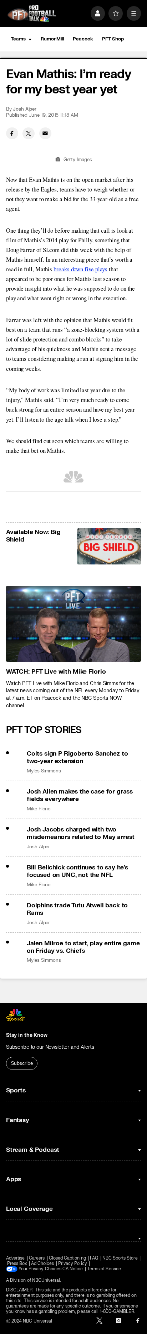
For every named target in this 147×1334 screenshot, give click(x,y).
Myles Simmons (44, 771)
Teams (18, 39)
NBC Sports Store (120, 1258)
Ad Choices (42, 1263)
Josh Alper (24, 109)
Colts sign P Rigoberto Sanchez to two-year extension (77, 757)
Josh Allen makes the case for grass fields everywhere (80, 795)
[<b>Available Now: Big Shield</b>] (109, 546)
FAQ (94, 1258)
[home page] (31, 14)
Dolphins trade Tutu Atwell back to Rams (77, 909)
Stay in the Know (26, 1035)
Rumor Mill (52, 39)
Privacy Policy (72, 1263)
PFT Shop (113, 39)
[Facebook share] (12, 133)
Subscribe (22, 1063)
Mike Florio (39, 809)
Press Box (17, 1263)
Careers (37, 1258)
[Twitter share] (28, 133)
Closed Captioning (67, 1258)
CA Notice (72, 1269)
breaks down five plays (80, 269)
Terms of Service (104, 1269)
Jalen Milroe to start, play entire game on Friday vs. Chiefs (83, 947)
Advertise (15, 1258)
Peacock (83, 39)
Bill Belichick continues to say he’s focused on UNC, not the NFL (77, 871)
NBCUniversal (46, 1280)
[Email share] (45, 133)
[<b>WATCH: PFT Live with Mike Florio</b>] (73, 624)
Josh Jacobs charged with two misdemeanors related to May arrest (81, 833)
